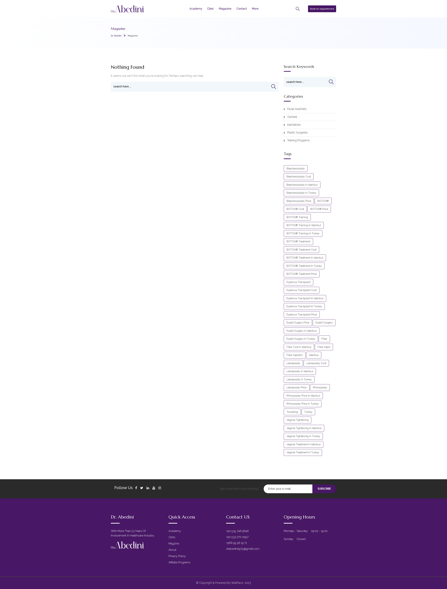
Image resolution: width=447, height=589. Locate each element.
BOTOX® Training (297, 217)
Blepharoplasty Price (299, 201)
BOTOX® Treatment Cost (301, 249)
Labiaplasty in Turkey (299, 379)
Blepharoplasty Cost (299, 176)
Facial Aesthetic (297, 109)
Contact (241, 8)
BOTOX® (323, 201)
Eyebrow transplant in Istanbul (305, 298)
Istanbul (313, 355)
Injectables (294, 124)
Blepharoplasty (296, 168)
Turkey (308, 411)
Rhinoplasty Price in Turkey (303, 403)
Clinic (210, 8)
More (255, 8)
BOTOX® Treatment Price (302, 273)
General (292, 116)
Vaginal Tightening (298, 420)
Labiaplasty (293, 363)
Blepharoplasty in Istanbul (302, 184)
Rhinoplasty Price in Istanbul (303, 395)
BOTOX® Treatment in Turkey (304, 265)
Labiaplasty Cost (316, 363)
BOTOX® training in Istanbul (304, 225)
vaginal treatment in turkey (303, 452)
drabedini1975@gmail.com (242, 548)
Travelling (292, 411)
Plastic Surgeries (297, 132)
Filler (324, 338)
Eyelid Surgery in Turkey (301, 338)
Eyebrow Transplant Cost (302, 290)
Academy (195, 8)
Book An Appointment (322, 9)
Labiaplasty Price (297, 387)
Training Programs (298, 140)
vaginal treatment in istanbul (304, 444)
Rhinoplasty (320, 387)
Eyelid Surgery (324, 322)
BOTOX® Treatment (298, 241)
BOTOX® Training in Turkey (303, 233)
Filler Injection (295, 355)
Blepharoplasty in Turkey (301, 192)
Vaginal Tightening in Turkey (303, 436)
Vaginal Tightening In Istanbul (304, 428)
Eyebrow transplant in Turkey (304, 306)
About (172, 549)
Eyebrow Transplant (298, 282)
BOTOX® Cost (295, 209)
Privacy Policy (177, 556)
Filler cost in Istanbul (299, 347)
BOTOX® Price (319, 209)
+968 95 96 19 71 (236, 543)
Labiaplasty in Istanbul (300, 371)
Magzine (173, 543)
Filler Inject (324, 347)
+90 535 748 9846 (237, 531)
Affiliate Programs (179, 562)
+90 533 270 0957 (237, 537)
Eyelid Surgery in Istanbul (302, 330)
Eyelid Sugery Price (298, 322)
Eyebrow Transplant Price (302, 314)
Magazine (225, 8)
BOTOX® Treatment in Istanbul (305, 257)
